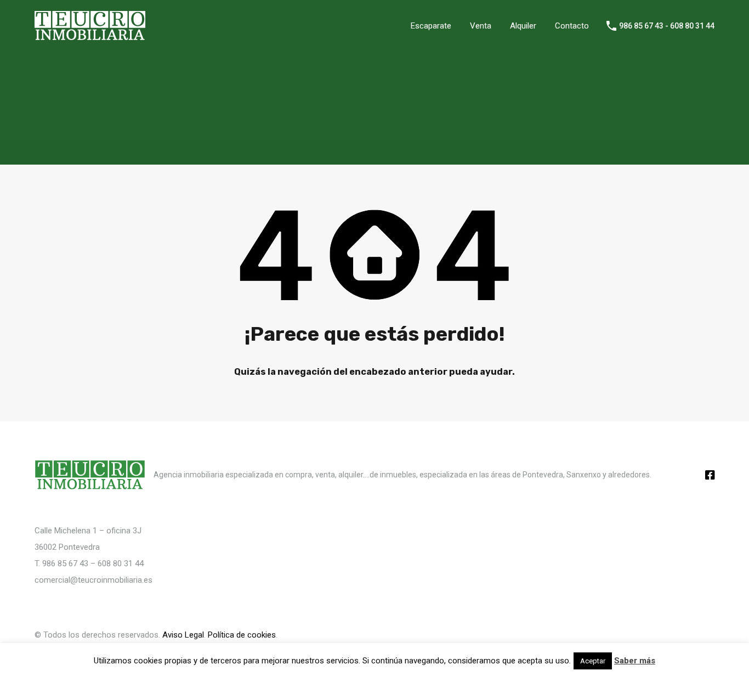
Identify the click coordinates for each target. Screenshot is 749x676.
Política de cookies (242, 635)
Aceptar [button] (592, 661)
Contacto (572, 26)
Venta (480, 26)
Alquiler (523, 26)
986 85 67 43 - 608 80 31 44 (666, 25)
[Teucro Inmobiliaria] (90, 36)
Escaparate (431, 26)
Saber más (634, 661)
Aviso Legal (183, 635)
